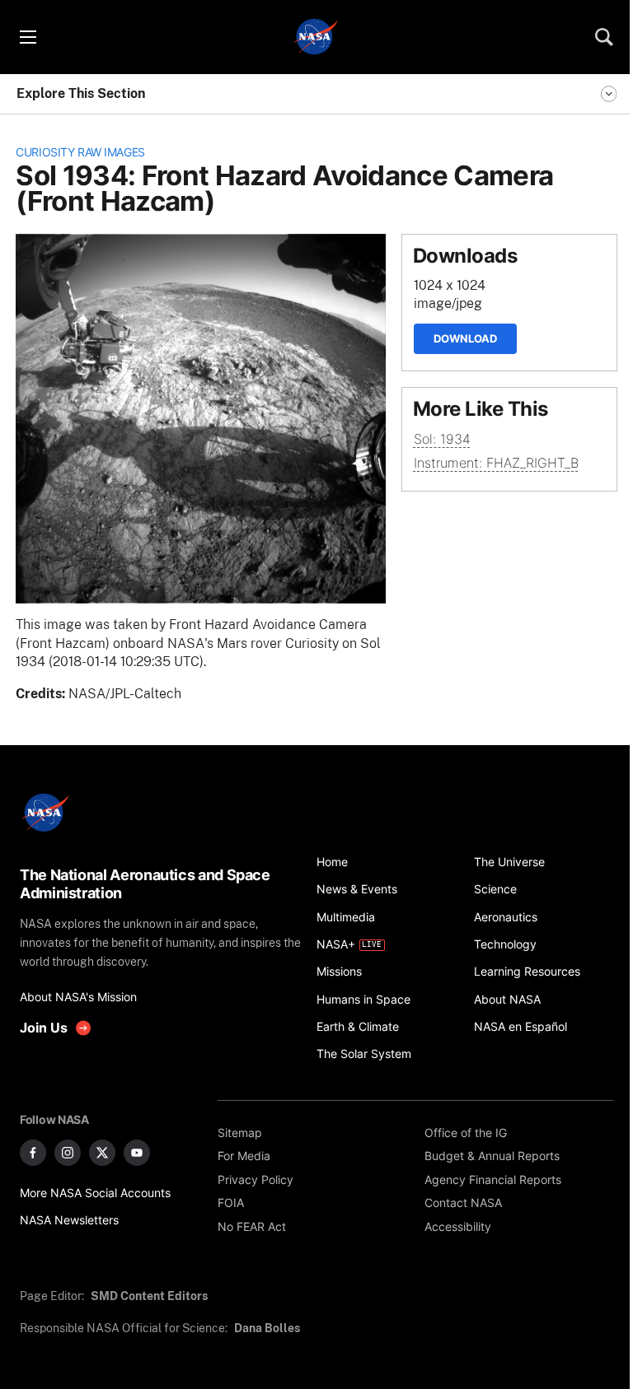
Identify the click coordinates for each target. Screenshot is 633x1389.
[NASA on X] (102, 1153)
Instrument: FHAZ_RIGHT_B (496, 463)
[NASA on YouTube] (137, 1153)
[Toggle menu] (27, 37)
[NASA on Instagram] (67, 1153)
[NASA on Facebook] (33, 1153)
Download (465, 338)
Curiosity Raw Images (80, 152)
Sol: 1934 (442, 439)
